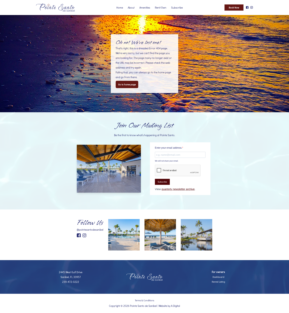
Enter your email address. (168, 148)
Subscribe (177, 7)
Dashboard (218, 276)
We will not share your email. (166, 161)
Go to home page (127, 84)
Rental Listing (218, 281)
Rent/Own (160, 7)
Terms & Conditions (144, 300)
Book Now (234, 7)
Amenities (144, 7)
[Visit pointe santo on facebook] (247, 7)
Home (119, 7)
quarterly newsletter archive (178, 189)
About (131, 7)
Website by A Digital (169, 306)
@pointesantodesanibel (90, 229)
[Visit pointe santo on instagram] (251, 7)
